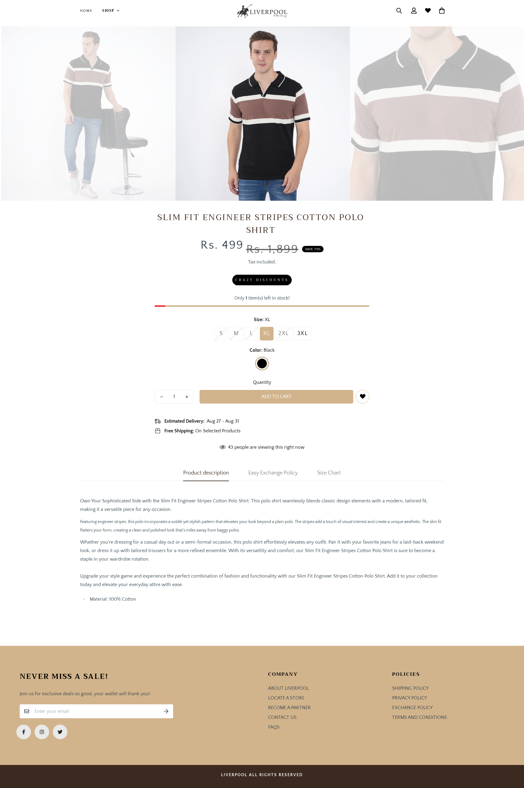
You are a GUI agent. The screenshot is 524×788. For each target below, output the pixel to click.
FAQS (274, 727)
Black (262, 363)
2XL (283, 333)
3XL (302, 333)
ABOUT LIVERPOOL (288, 688)
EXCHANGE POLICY (412, 707)
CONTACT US (282, 717)
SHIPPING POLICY (410, 688)
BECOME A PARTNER (289, 707)
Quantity (262, 382)
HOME (86, 11)
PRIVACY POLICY (409, 698)
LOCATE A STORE (286, 698)
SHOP (108, 10)
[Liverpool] (262, 11)
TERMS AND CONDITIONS (419, 717)
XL (266, 333)
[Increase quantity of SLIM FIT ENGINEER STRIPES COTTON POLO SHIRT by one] (186, 397)
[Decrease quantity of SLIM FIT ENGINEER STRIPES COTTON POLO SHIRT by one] (161, 397)
